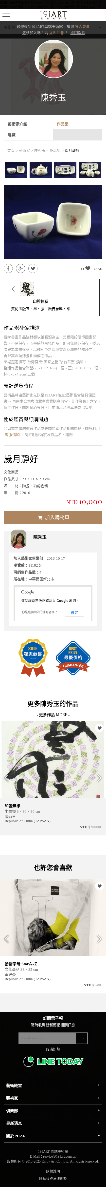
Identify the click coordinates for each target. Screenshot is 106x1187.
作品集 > (57, 151)
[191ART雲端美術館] (53, 16)
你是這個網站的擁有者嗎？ (39, 612)
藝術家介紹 (17, 124)
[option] (16, 170)
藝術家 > (26, 151)
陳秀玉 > (41, 151)
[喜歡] (99, 728)
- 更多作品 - (53, 715)
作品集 (63, 124)
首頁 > (12, 151)
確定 (74, 612)
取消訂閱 (53, 1049)
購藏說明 (53, 1171)
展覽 (12, 135)
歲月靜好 (72, 151)
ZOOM (97, 269)
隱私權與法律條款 (53, 1179)
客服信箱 (12, 435)
